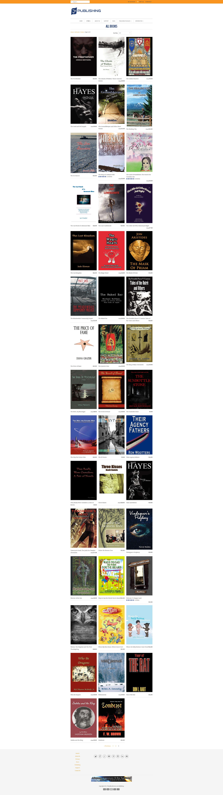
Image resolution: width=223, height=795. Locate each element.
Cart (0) (141, 1)
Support (106, 21)
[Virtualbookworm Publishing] (111, 11)
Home (81, 21)
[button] (102, 176)
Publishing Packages (125, 21)
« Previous (107, 746)
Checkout (148, 1)
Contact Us (77, 770)
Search (77, 753)
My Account (131, 1)
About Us (97, 21)
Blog (114, 21)
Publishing (77, 764)
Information (139, 21)
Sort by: (115, 33)
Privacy (78, 759)
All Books (111, 26)
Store (88, 21)
